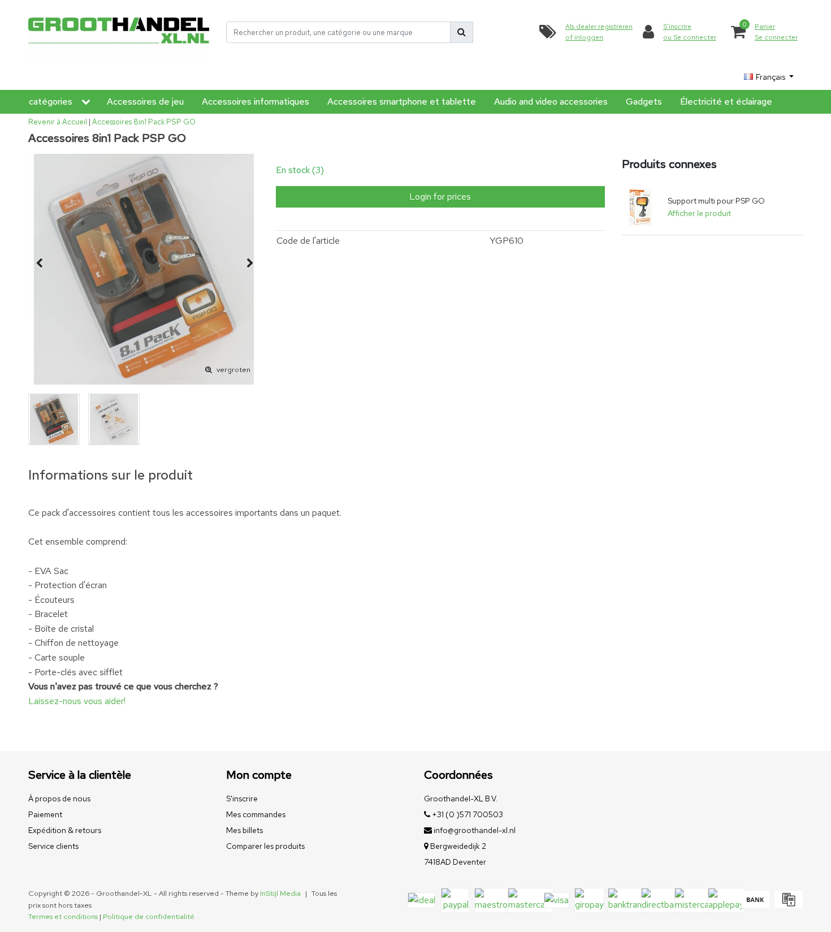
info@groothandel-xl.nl (475, 830)
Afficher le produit (699, 213)
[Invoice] (787, 905)
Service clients (53, 846)
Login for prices (440, 196)
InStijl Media (280, 893)
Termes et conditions (63, 916)
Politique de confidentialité (148, 916)
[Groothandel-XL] (118, 33)
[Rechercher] (461, 32)
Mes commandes (255, 814)
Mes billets (244, 830)
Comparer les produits (265, 846)
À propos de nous (59, 798)
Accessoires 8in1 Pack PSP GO (144, 122)
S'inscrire (242, 798)
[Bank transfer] (755, 905)
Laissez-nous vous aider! (76, 701)
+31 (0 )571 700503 (466, 814)
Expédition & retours (64, 830)
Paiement (45, 814)
